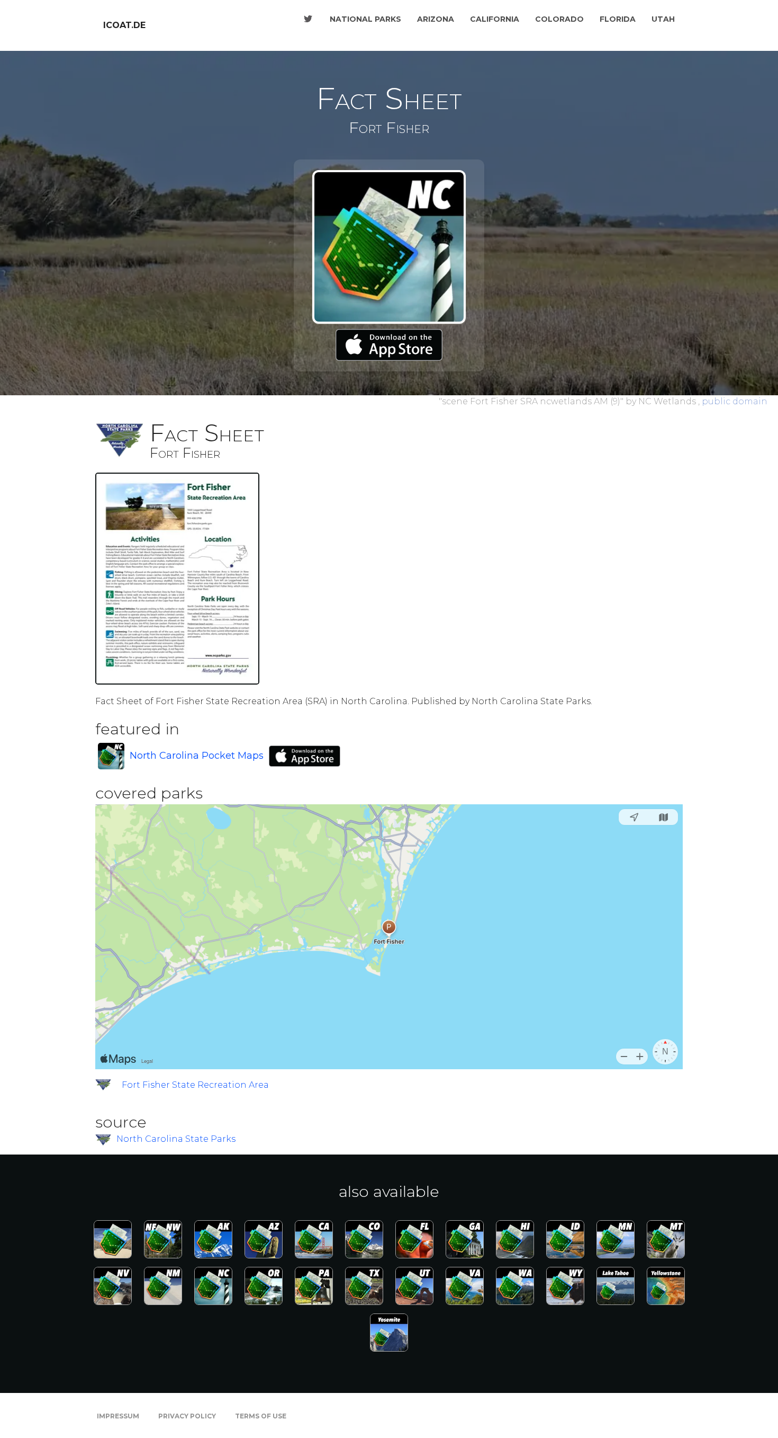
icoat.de (124, 25)
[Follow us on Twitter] (308, 19)
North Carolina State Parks (176, 1139)
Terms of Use (260, 1416)
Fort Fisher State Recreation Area (195, 1085)
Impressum (118, 1416)
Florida (618, 19)
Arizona (435, 19)
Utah (663, 19)
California (494, 19)
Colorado (559, 19)
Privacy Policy (187, 1416)
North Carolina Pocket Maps (197, 755)
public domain (734, 401)
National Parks (365, 19)
